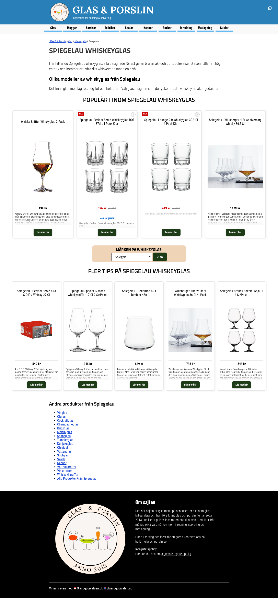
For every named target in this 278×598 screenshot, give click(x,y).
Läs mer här (43, 232)
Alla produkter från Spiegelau (76, 478)
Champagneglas (67, 424)
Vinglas (62, 413)
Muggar (72, 27)
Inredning (186, 27)
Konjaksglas (65, 444)
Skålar (129, 27)
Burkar (167, 27)
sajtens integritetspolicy (176, 554)
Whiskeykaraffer (67, 475)
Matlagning (205, 27)
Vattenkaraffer (66, 467)
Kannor (148, 27)
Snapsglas (64, 436)
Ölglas (61, 417)
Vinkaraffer (64, 471)
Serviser (91, 27)
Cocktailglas (65, 420)
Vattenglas (64, 451)
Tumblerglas (65, 440)
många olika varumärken (151, 525)
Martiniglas (64, 432)
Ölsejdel (62, 448)
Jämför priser (107, 218)
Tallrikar (110, 27)
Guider (224, 27)
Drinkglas (63, 428)
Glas (53, 27)
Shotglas (63, 455)
